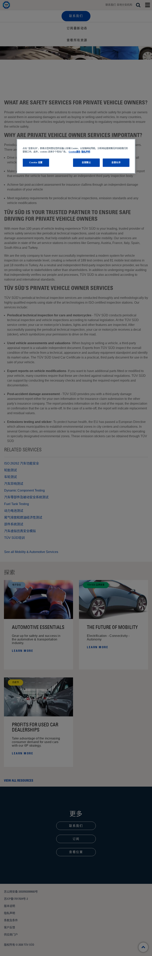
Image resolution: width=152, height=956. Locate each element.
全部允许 (116, 162)
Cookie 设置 (36, 162)
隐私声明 (85, 152)
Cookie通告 (74, 152)
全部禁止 (86, 162)
